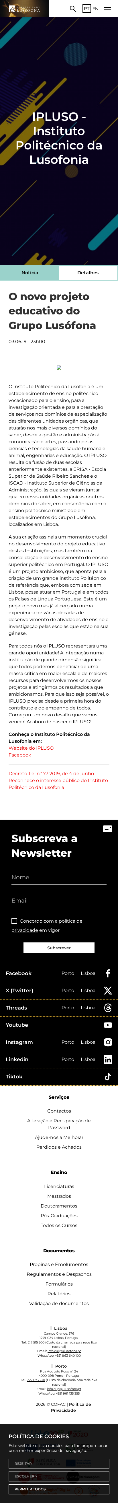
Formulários (59, 1284)
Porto (68, 973)
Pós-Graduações (59, 1215)
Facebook (20, 755)
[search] (73, 8)
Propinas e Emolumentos (59, 1264)
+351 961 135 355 (68, 1393)
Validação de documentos (59, 1303)
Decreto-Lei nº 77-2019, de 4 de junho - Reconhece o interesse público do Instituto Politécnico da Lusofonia (58, 780)
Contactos (59, 1111)
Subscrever (59, 947)
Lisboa (88, 973)
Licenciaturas (59, 1186)
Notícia (29, 272)
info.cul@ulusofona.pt (64, 1351)
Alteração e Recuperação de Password (59, 1124)
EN (96, 8)
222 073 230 (36, 1380)
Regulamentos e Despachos (59, 1274)
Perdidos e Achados (59, 1147)
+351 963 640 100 (68, 1356)
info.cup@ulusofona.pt (64, 1389)
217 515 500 (36, 1342)
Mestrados (59, 1196)
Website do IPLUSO (31, 748)
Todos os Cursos (59, 1225)
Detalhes (88, 272)
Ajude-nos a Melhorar (59, 1137)
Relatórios (59, 1293)
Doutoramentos (59, 1206)
